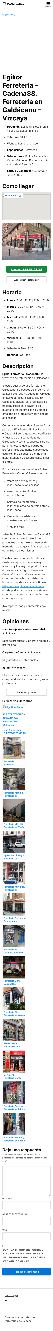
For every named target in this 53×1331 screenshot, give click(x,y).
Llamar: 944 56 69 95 (26, 269)
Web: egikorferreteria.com (26, 279)
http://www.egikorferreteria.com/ (23, 586)
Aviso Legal (11, 1295)
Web (4, 1230)
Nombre (8, 1198)
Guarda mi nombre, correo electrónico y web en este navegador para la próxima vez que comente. (24, 1255)
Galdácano (8, 14)
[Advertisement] (26, 44)
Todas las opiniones (26, 692)
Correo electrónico (15, 1214)
